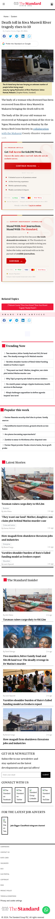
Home (6, 17)
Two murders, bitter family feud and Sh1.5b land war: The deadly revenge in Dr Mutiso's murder (26, 660)
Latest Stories (15, 462)
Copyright (5, 880)
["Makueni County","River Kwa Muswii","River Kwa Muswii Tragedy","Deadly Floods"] (27, 307)
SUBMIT (45, 775)
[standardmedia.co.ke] (27, 4)
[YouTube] (47, 795)
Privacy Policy (6, 891)
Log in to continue (35, 205)
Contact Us (5, 852)
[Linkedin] (34, 795)
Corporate (5, 847)
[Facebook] (8, 795)
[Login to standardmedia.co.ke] (51, 4)
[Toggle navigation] (3, 4)
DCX (2, 869)
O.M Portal (5, 874)
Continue (16, 261)
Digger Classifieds (21, 826)
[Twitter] (21, 795)
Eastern (14, 17)
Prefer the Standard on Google (18, 44)
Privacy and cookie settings (11, 901)
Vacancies (4, 863)
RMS (2, 885)
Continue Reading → (28, 166)
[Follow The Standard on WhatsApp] (46, 910)
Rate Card (5, 858)
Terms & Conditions (8, 896)
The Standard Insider (22, 580)
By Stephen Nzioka (9, 31)
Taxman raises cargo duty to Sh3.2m (23, 503)
